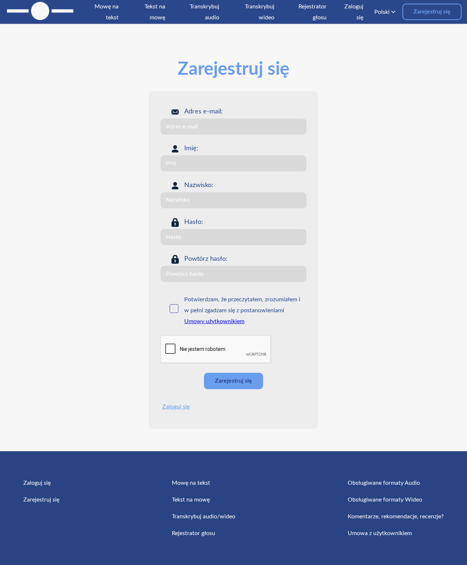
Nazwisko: (198, 185)
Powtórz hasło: (206, 259)
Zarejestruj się (432, 12)
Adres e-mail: (203, 111)
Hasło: (193, 222)
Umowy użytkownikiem (214, 321)
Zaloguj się (176, 407)
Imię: (191, 148)
